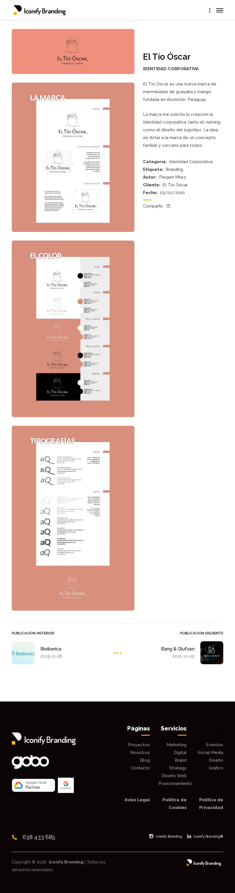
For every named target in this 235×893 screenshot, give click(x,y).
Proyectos (139, 744)
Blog (145, 760)
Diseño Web (174, 775)
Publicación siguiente (201, 633)
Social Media (210, 752)
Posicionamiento (175, 783)
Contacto (140, 768)
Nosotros (140, 752)
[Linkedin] (168, 206)
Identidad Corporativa (191, 161)
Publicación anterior (33, 633)
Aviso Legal (137, 799)
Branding (174, 169)
